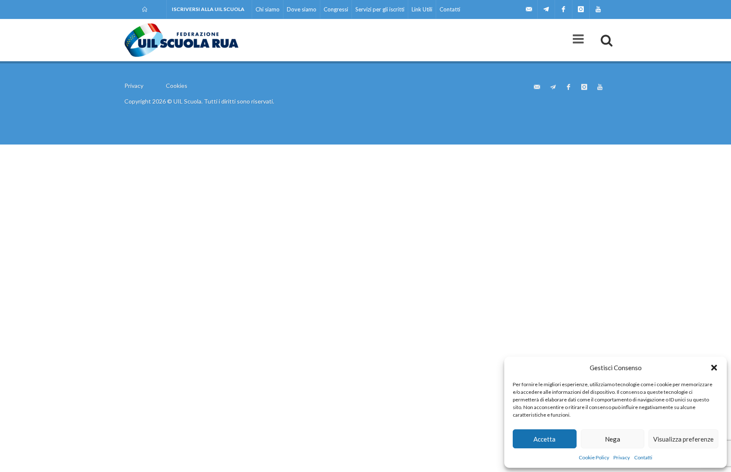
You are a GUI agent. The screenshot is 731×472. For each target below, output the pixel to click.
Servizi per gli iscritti (379, 9)
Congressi (336, 9)
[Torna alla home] (145, 9)
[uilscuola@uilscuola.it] (528, 9)
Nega (612, 439)
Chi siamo (268, 9)
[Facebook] (563, 9)
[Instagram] (580, 9)
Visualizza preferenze (683, 439)
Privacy (621, 457)
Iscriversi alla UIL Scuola (208, 9)
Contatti (643, 457)
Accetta (544, 439)
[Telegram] (546, 9)
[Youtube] (598, 9)
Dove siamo (301, 9)
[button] (714, 367)
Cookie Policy (594, 457)
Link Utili (422, 9)
